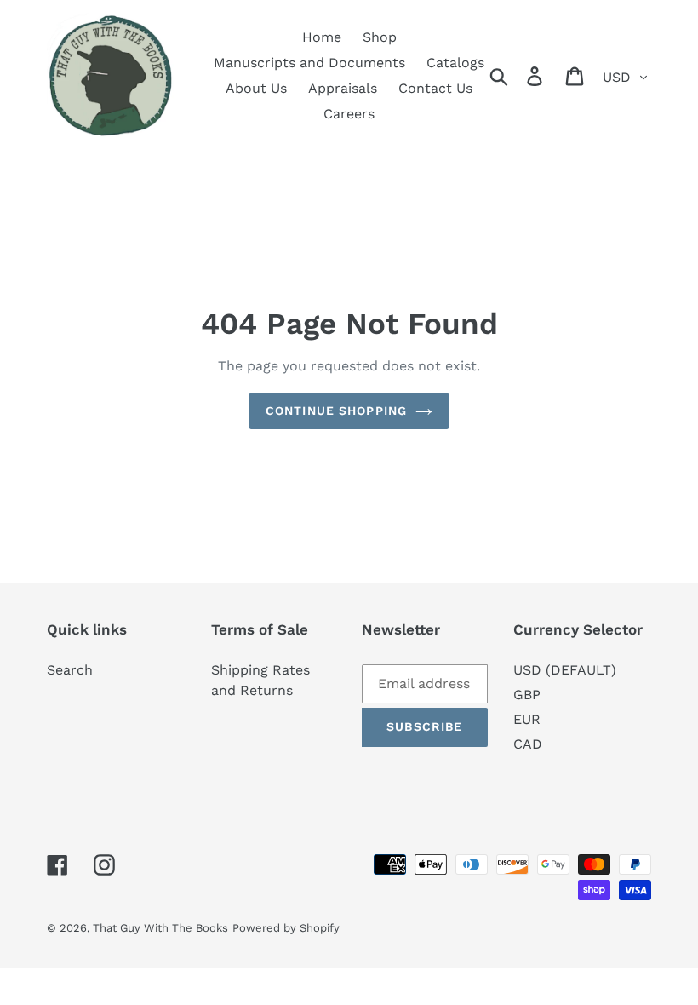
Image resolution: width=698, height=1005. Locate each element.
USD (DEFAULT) (564, 670)
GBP (527, 694)
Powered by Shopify (286, 928)
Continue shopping (336, 410)
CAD (527, 744)
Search (70, 670)
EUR (527, 719)
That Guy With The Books (160, 928)
